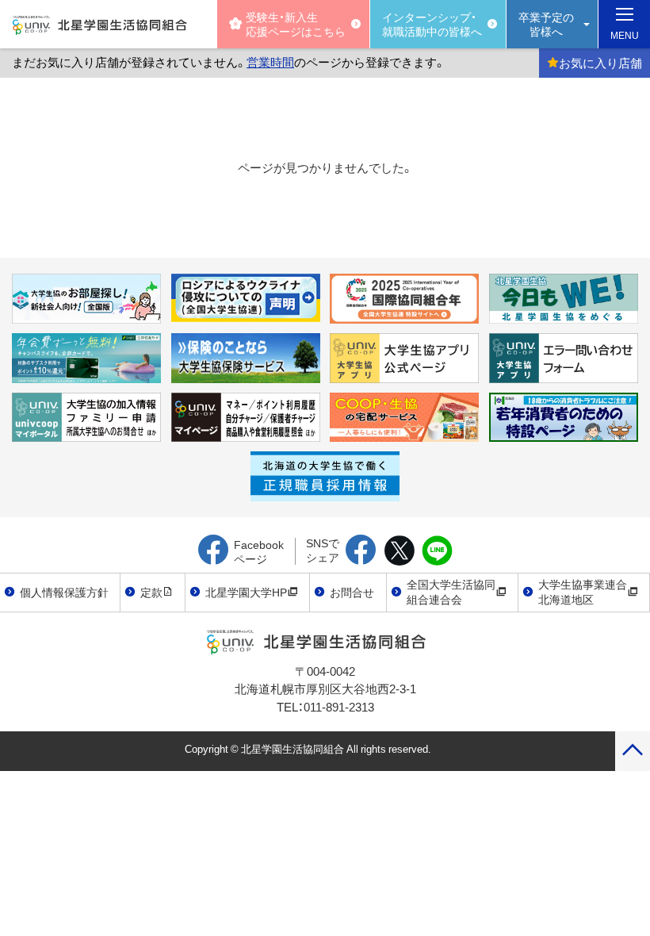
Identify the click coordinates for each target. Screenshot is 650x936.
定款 (151, 592)
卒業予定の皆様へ (546, 24)
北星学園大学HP (246, 592)
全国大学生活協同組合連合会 (451, 592)
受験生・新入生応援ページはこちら (296, 24)
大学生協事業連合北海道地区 (582, 592)
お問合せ (352, 592)
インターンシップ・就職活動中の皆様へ (432, 24)
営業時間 (270, 62)
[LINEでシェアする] (437, 551)
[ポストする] (399, 551)
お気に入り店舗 (600, 62)
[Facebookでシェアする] (361, 551)
